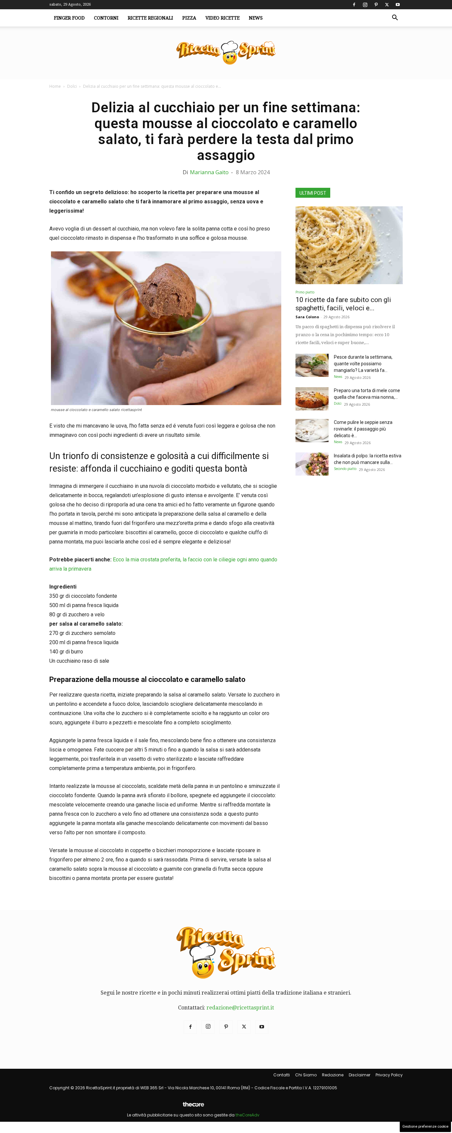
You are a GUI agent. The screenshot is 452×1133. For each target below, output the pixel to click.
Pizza (189, 18)
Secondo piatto (345, 468)
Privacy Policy (389, 1075)
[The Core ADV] (193, 1107)
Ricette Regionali (150, 18)
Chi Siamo (306, 1075)
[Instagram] (365, 4)
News (256, 18)
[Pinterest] (376, 4)
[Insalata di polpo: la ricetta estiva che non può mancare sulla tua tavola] (312, 464)
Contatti (281, 1075)
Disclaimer (359, 1075)
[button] (395, 18)
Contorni (106, 18)
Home (55, 86)
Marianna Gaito (209, 172)
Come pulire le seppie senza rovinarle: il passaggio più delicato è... (363, 429)
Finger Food (69, 18)
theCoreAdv (247, 1115)
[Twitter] (387, 4)
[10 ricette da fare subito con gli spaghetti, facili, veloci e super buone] (349, 245)
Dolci (72, 86)
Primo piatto (304, 292)
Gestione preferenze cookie (425, 1126)
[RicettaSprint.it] (226, 53)
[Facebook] (354, 4)
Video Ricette (222, 18)
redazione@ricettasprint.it (240, 1007)
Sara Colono (307, 316)
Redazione (332, 1075)
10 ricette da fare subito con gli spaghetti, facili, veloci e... (343, 304)
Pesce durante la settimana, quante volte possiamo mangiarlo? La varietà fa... (363, 363)
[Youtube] (398, 4)
